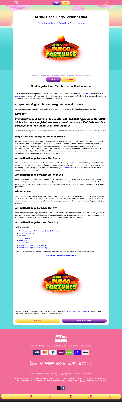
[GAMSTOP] (49, 363)
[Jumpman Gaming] (61, 341)
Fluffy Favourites (86, 346)
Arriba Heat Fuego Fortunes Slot (79, 311)
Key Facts (22, 236)
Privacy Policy (73, 346)
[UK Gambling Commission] (61, 363)
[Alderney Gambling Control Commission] (86, 363)
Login (56, 3)
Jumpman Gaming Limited (39, 378)
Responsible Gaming (37, 346)
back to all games (84, 321)
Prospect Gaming (83, 94)
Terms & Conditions (59, 346)
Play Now (69, 79)
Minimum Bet (24, 243)
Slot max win (23, 240)
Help (48, 346)
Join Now (53, 79)
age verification (64, 168)
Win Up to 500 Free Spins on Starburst (61, 255)
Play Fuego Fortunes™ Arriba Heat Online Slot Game (38, 231)
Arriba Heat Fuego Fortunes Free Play (33, 248)
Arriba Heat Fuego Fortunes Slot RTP (32, 245)
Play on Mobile (24, 238)
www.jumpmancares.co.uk (84, 373)
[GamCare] (33, 363)
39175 (18, 380)
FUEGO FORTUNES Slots (28, 233)
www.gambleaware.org (66, 373)
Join (65, 3)
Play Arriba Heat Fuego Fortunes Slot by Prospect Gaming (61, 23)
